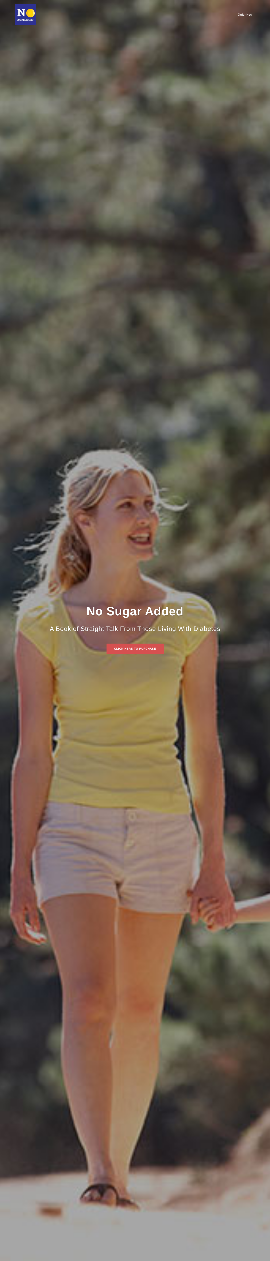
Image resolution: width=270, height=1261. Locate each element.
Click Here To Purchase (135, 648)
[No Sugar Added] (25, 14)
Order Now (245, 14)
